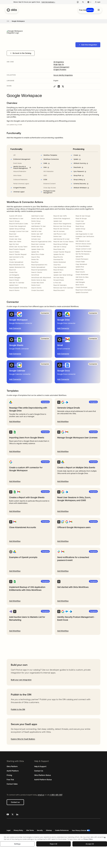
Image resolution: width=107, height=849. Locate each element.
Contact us (90, 10)
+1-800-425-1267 (55, 795)
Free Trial (10, 780)
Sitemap (49, 830)
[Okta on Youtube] (8, 814)
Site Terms (30, 830)
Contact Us (38, 771)
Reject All (53, 844)
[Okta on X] (12, 814)
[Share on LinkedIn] (59, 86)
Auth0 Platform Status (43, 780)
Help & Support (40, 766)
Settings (17, 844)
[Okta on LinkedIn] (17, 814)
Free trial (82, 10)
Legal (8, 830)
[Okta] (12, 10)
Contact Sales (12, 784)
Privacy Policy (18, 830)
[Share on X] (63, 86)
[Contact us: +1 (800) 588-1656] (78, 2)
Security (40, 830)
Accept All (90, 844)
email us (41, 795)
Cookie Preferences (62, 830)
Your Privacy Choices (79, 830)
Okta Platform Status (42, 775)
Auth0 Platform (13, 771)
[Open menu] (98, 10)
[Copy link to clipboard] (55, 86)
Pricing (9, 775)
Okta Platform (12, 766)
